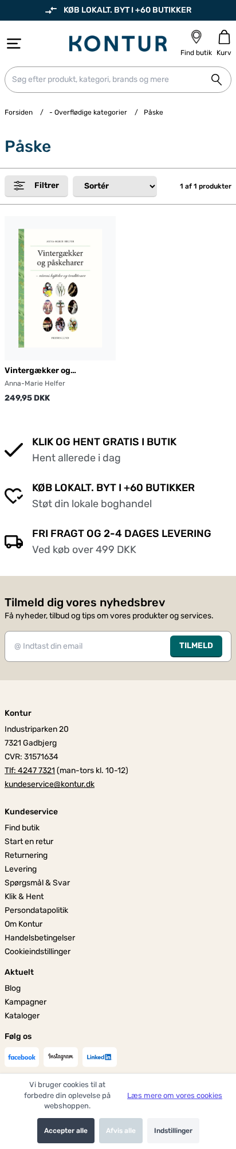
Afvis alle (121, 1131)
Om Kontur (23, 924)
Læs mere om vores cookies (174, 1095)
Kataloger (22, 1016)
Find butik (22, 828)
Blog (13, 988)
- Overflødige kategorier (88, 112)
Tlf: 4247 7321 (30, 770)
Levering (21, 869)
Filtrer (46, 185)
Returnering (26, 855)
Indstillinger (173, 1131)
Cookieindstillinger (37, 951)
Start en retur (29, 841)
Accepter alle (66, 1131)
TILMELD (196, 645)
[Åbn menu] (14, 43)
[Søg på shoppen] (216, 79)
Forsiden (19, 112)
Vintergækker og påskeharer (37, 371)
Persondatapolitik (36, 910)
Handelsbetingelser (40, 938)
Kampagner (25, 1002)
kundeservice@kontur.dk (50, 784)
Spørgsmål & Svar (37, 883)
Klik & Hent (24, 896)
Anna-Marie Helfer (35, 383)
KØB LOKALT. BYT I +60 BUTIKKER (127, 10)
